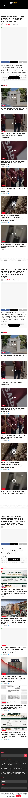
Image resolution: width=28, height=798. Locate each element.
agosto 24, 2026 (5, 739)
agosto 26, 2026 (5, 596)
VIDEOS (3, 105)
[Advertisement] (14, 254)
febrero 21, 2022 (16, 24)
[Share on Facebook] (5, 62)
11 (9, 166)
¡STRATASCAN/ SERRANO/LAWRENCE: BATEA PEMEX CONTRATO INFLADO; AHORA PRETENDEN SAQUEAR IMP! (14, 707)
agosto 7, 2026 (4, 249)
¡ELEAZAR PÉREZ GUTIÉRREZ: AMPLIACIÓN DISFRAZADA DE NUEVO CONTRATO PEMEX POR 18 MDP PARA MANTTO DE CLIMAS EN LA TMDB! (14, 735)
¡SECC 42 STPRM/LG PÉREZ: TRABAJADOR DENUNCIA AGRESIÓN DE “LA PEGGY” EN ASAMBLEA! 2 (13, 162)
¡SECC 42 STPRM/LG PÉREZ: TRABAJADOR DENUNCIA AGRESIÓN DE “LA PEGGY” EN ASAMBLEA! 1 (13, 190)
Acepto (18, 796)
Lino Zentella (7, 24)
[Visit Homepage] (14, 2)
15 (9, 386)
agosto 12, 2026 (5, 222)
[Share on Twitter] (14, 62)
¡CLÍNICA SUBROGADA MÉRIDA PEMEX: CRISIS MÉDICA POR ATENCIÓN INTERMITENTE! (14, 109)
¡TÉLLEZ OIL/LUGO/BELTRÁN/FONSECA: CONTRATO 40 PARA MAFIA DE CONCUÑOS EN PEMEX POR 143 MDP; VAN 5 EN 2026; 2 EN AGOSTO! (14, 592)
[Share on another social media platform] (23, 62)
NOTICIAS (4, 587)
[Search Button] (26, 4)
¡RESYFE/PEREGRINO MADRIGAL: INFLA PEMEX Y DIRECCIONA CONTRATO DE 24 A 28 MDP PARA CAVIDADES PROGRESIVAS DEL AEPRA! (13, 621)
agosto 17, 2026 (5, 111)
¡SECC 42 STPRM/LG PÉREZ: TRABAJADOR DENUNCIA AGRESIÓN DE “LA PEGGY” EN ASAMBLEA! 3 (13, 135)
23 (9, 111)
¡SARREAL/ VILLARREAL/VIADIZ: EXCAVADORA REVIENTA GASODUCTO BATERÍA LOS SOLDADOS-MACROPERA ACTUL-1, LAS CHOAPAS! (12, 218)
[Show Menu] (1, 4)
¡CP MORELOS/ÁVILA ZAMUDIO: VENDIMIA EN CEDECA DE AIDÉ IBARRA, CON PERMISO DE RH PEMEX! (13, 246)
